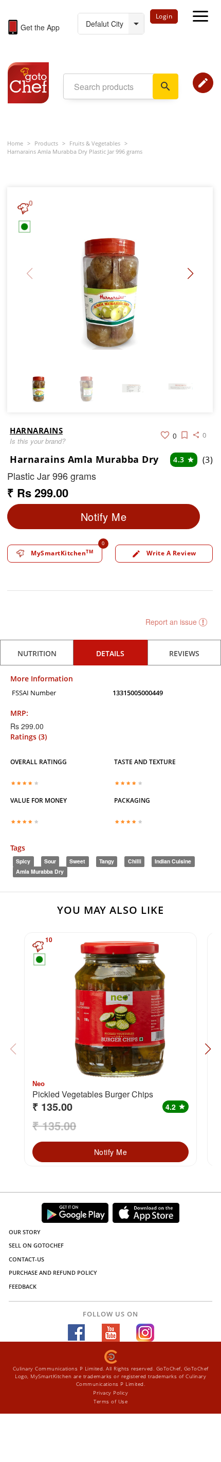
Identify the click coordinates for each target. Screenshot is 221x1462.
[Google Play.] (75, 1213)
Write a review (164, 553)
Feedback (22, 1286)
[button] (190, 273)
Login (164, 16)
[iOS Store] (146, 1213)
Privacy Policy (110, 1392)
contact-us (26, 1259)
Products (46, 143)
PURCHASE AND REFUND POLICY (53, 1272)
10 (48, 939)
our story (25, 1232)
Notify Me (104, 516)
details (110, 653)
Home (15, 143)
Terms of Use (110, 1401)
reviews (184, 653)
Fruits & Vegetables (94, 143)
